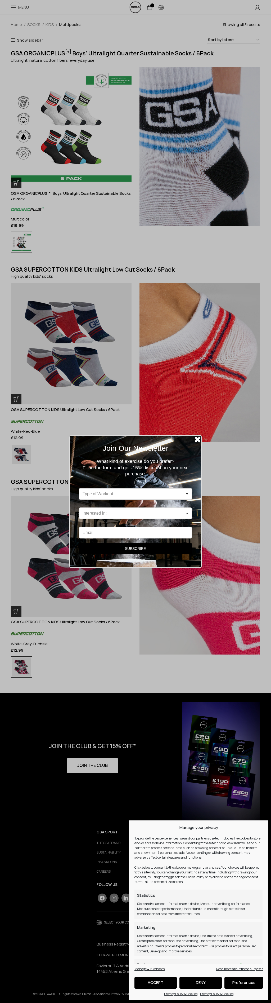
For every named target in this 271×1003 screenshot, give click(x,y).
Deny (201, 982)
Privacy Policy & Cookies (180, 994)
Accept (156, 982)
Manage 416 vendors (149, 969)
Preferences (243, 982)
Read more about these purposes (239, 969)
